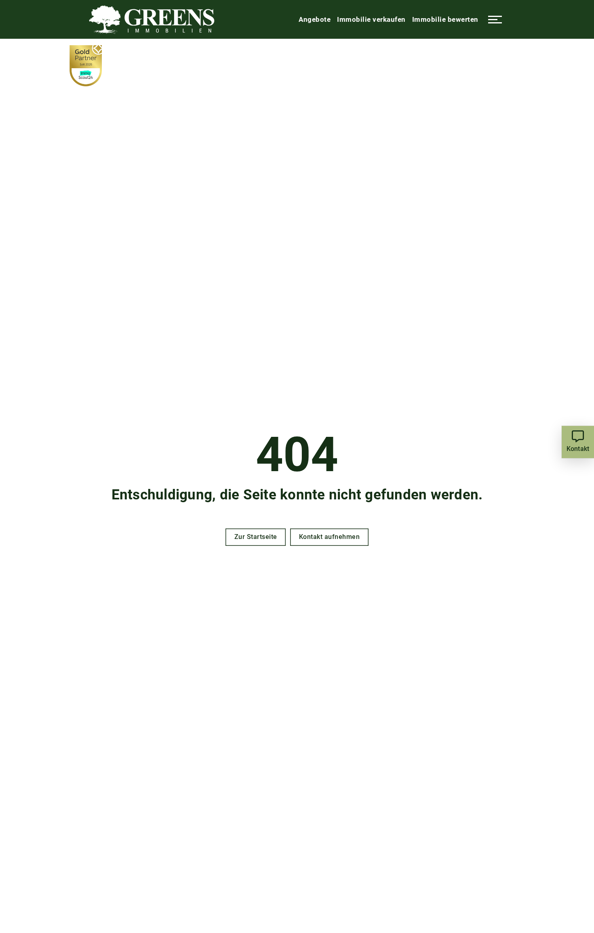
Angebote (315, 19)
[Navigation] (495, 19)
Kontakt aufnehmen (329, 537)
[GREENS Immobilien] (152, 19)
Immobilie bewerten (445, 19)
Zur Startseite (255, 537)
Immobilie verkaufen (371, 19)
